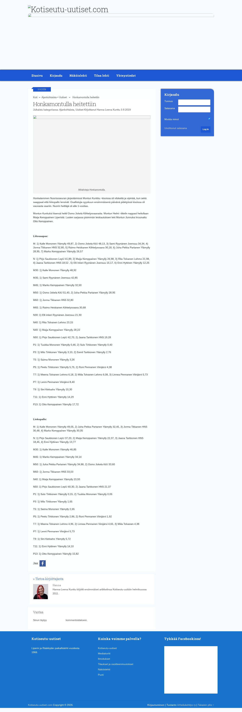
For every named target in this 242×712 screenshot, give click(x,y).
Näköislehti (78, 75)
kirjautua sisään (56, 620)
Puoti (101, 674)
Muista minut (171, 119)
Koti (35, 97)
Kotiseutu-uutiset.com (40, 704)
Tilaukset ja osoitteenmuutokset (115, 664)
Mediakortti (104, 653)
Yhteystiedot (126, 75)
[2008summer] (121, 16)
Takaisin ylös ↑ (206, 704)
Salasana (169, 108)
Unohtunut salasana (175, 128)
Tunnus (168, 101)
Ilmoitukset (104, 658)
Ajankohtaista (49, 97)
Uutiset (63, 97)
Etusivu (37, 75)
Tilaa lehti (101, 75)
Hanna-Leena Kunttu (108, 109)
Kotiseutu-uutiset (107, 648)
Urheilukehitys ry (186, 704)
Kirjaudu (56, 75)
